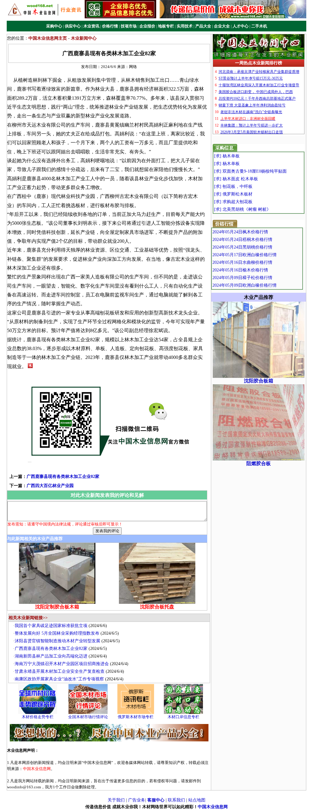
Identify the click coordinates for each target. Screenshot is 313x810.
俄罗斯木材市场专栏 (135, 717)
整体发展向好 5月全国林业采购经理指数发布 (57, 633)
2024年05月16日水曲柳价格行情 (242, 262)
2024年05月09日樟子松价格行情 (242, 277)
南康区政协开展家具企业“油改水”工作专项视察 (59, 679)
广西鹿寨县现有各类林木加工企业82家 (63, 476)
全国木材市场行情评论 (88, 717)
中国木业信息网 (213, 807)
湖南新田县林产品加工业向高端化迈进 (51, 656)
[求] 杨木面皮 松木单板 (236, 179)
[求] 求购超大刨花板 (233, 201)
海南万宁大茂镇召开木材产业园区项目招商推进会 (62, 663)
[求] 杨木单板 (227, 156)
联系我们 (176, 800)
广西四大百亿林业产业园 (50, 485)
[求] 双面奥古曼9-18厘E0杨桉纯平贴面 (250, 171)
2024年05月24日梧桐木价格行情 (242, 239)
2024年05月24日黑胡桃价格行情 (242, 247)
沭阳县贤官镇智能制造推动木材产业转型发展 (57, 641)
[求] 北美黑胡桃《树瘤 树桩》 (242, 209)
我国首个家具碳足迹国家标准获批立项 (51, 625)
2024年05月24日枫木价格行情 (240, 232)
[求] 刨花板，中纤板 (233, 186)
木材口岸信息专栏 (183, 717)
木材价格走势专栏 (37, 717)
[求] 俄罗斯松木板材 (233, 194)
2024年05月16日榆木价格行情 (240, 270)
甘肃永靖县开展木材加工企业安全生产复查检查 (60, 671)
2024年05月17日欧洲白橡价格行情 (244, 255)
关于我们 (116, 800)
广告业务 (136, 800)
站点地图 (196, 800)
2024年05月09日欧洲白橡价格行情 (244, 285)
